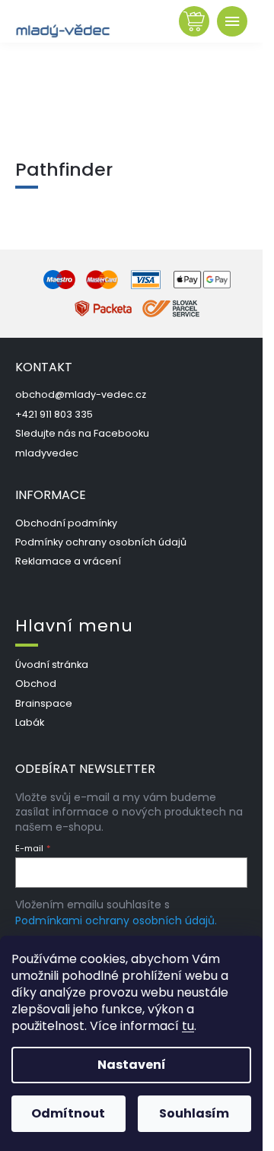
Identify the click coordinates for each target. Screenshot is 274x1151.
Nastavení (131, 1064)
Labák (29, 722)
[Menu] (232, 21)
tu (188, 1026)
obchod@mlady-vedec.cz (80, 394)
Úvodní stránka (51, 664)
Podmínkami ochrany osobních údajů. (116, 920)
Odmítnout (68, 1113)
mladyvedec (46, 453)
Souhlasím (194, 1113)
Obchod (35, 683)
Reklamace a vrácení (68, 561)
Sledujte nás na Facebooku (82, 433)
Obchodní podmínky (66, 523)
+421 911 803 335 (54, 414)
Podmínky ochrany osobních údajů (100, 542)
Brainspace (43, 703)
